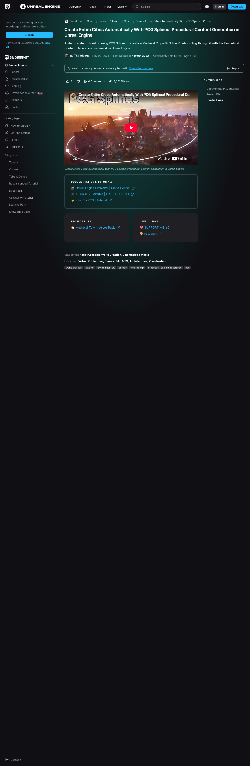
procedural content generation (164, 267)
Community (91, 21)
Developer (76, 21)
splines (123, 267)
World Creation (111, 254)
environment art (106, 267)
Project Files (214, 94)
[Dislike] (78, 81)
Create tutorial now (141, 68)
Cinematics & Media (135, 254)
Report (236, 68)
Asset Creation (90, 254)
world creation (74, 267)
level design (137, 267)
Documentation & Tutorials (223, 88)
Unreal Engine (103, 21)
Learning (116, 21)
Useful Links (215, 100)
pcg (187, 267)
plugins (90, 267)
